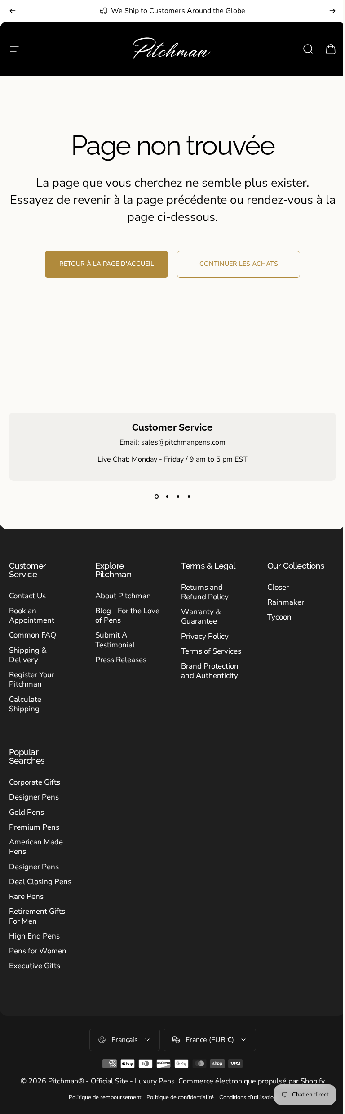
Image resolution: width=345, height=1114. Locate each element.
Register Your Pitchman (31, 679)
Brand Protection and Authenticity (210, 671)
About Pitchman (123, 596)
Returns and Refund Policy (205, 592)
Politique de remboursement (105, 1097)
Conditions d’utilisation (248, 1097)
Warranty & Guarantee (201, 616)
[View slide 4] (188, 496)
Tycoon (279, 617)
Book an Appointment (31, 615)
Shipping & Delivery (28, 655)
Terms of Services (211, 651)
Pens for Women (37, 951)
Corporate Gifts (34, 782)
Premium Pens (34, 827)
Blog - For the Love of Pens (127, 615)
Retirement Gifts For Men (37, 916)
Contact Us (27, 596)
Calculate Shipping (25, 704)
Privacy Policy (205, 636)
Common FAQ (32, 635)
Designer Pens (34, 797)
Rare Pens (26, 896)
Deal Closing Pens (40, 881)
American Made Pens (36, 847)
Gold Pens (26, 812)
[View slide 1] (156, 496)
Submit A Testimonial (115, 640)
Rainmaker (285, 602)
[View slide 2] (167, 496)
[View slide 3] (177, 496)
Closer (278, 587)
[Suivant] (332, 11)
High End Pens (34, 936)
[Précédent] (12, 11)
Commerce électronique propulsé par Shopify (251, 1081)
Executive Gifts (34, 965)
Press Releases (120, 660)
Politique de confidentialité (180, 1097)
